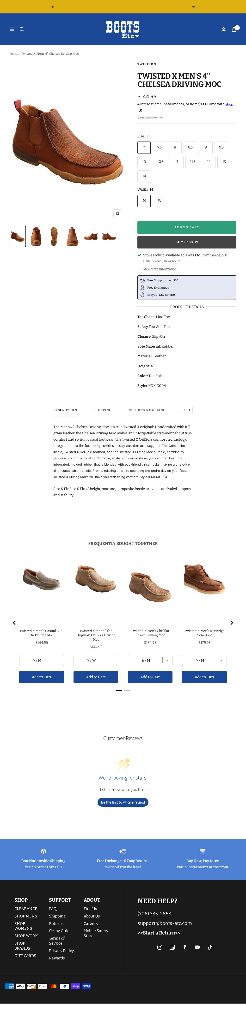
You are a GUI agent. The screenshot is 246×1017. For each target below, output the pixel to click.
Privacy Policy (61, 950)
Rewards (57, 958)
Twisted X (146, 64)
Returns (56, 923)
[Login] (223, 29)
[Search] (22, 29)
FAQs (53, 908)
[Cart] (234, 29)
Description (65, 410)
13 (224, 162)
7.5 (159, 147)
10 (144, 162)
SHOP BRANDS (22, 946)
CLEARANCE (25, 908)
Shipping (102, 410)
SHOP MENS (25, 916)
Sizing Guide (60, 930)
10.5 (160, 162)
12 (208, 162)
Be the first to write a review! (123, 802)
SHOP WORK (26, 936)
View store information (160, 269)
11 (176, 162)
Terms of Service (57, 941)
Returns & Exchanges (149, 410)
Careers (91, 923)
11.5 (193, 162)
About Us (92, 916)
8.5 (190, 147)
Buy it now (187, 242)
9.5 (221, 147)
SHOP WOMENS (23, 926)
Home (14, 53)
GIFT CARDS (25, 955)
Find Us (90, 908)
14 (144, 176)
